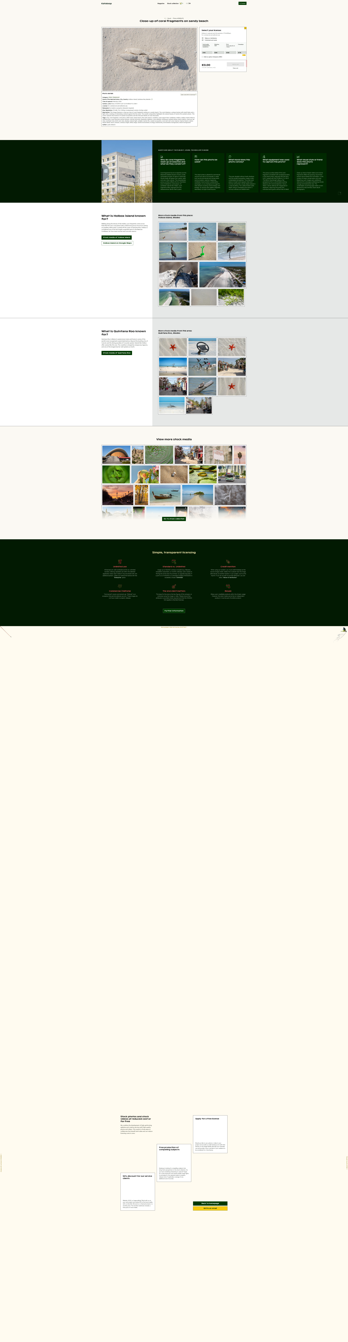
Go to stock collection (174, 519)
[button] (150, 94)
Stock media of (116, 237)
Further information (174, 611)
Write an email (210, 1208)
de (187, 3)
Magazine (161, 3)
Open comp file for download (188, 94)
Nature (110, 97)
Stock (169, 18)
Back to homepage (210, 1203)
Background (116, 97)
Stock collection (173, 3)
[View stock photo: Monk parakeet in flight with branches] (340, 636)
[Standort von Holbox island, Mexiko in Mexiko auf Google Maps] (151, 99)
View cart (235, 68)
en (190, 3)
